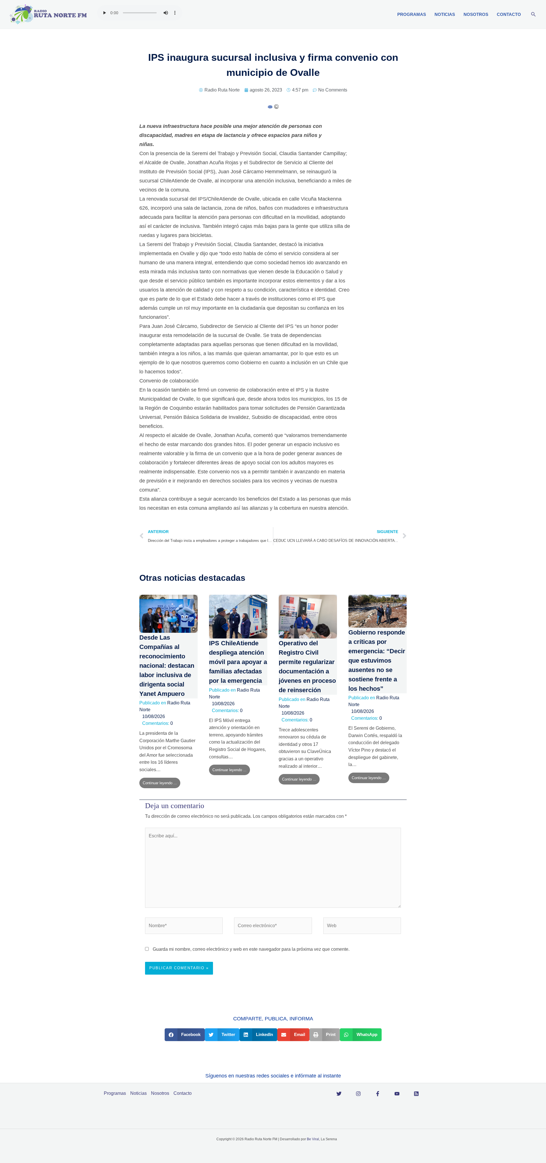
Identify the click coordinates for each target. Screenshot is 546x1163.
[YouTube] (397, 1093)
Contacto (509, 14)
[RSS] (416, 1093)
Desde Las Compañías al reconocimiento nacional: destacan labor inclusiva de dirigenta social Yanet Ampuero (166, 665)
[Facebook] (377, 1093)
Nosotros (476, 14)
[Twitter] (339, 1093)
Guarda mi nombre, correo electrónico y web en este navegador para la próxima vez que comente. (251, 949)
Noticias (445, 14)
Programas (411, 14)
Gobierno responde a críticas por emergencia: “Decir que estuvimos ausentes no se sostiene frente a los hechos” (376, 660)
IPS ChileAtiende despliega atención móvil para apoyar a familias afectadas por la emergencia (238, 662)
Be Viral (313, 1139)
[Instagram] (358, 1093)
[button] (533, 14)
